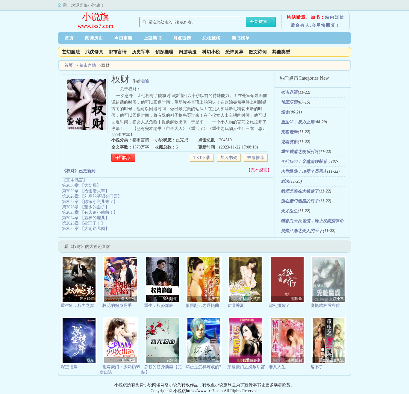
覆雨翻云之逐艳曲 (202, 305)
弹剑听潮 (170, 299)
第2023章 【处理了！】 (83, 223)
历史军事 (141, 51)
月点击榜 (182, 38)
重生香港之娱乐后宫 (300, 151)
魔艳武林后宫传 (325, 305)
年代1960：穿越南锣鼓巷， (306, 161)
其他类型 (281, 51)
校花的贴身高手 (117, 305)
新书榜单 (241, 38)
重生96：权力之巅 (297, 122)
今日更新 (123, 38)
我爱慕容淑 (251, 360)
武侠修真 (94, 51)
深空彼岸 (69, 367)
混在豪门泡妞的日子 (300, 201)
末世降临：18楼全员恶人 (304, 171)
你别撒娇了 (279, 305)
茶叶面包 (295, 360)
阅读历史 (94, 38)
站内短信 (334, 17)
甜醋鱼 (296, 299)
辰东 (90, 360)
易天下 (213, 299)
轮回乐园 (289, 102)
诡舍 (285, 112)
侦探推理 (164, 51)
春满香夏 (235, 305)
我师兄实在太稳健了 (300, 191)
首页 (69, 38)
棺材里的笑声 (249, 299)
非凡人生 (277, 367)
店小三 (338, 299)
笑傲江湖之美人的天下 (302, 230)
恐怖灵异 (234, 51)
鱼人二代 (128, 299)
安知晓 (171, 360)
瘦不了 (316, 367)
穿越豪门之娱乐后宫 (246, 367)
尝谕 (145, 81)
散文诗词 (258, 51)
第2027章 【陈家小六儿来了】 (90, 201)
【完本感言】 (259, 170)
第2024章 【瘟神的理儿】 (85, 218)
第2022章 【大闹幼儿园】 (85, 228)
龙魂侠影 (289, 142)
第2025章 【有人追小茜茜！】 (90, 212)
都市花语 (289, 92)
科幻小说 (211, 51)
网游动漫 (188, 51)
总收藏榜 (211, 38)
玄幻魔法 (71, 51)
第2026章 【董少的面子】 (85, 207)
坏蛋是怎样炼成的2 (203, 367)
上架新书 (153, 38)
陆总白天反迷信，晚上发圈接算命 (312, 221)
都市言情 (118, 51)
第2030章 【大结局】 (81, 185)
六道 (215, 360)
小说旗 (95, 17)
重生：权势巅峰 (158, 305)
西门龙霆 (128, 360)
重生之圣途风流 (331, 360)
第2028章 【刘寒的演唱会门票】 (92, 196)
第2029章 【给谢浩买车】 (85, 191)
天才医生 (289, 211)
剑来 (285, 181)
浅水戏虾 (87, 299)
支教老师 (289, 132)
